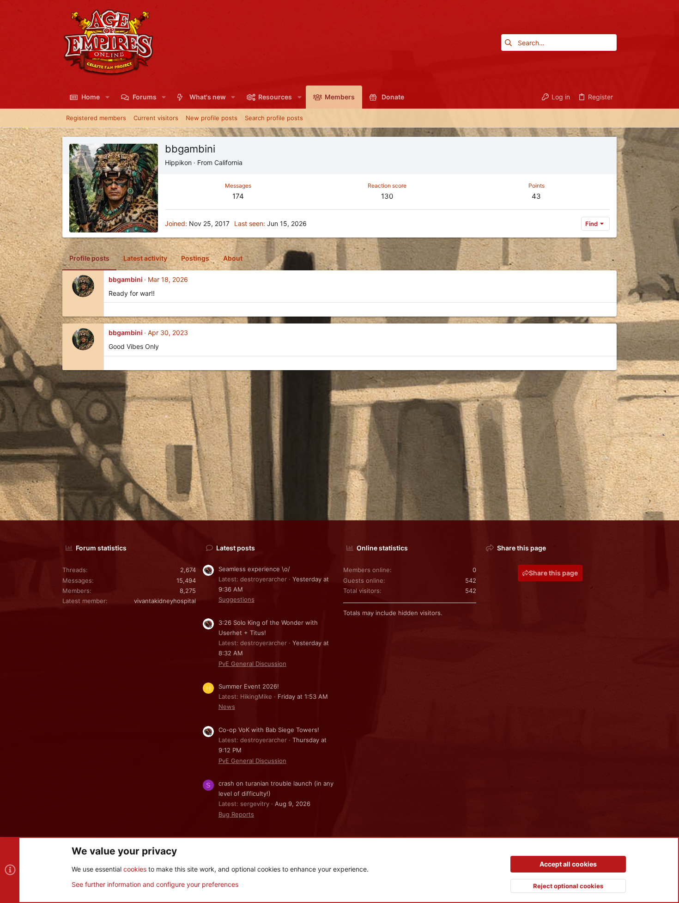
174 (238, 196)
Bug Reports (236, 814)
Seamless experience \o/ (254, 569)
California (228, 162)
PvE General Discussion (252, 663)
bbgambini (126, 279)
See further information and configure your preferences (155, 884)
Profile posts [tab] (89, 258)
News (226, 706)
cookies (134, 869)
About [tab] (232, 258)
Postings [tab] (195, 258)
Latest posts (235, 548)
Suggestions (236, 599)
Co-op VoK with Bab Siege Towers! (268, 729)
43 (536, 196)
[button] (107, 97)
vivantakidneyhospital (165, 600)
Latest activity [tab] (145, 258)
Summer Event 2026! (248, 686)
